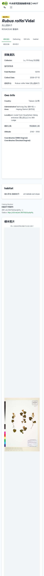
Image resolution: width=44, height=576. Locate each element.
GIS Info (27, 39)
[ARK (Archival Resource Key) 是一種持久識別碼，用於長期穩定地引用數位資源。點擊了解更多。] (22, 210)
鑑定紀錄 (6, 44)
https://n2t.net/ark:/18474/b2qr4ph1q (20, 212)
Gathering (16, 39)
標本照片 (16, 44)
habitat (35, 39)
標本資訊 (6, 39)
